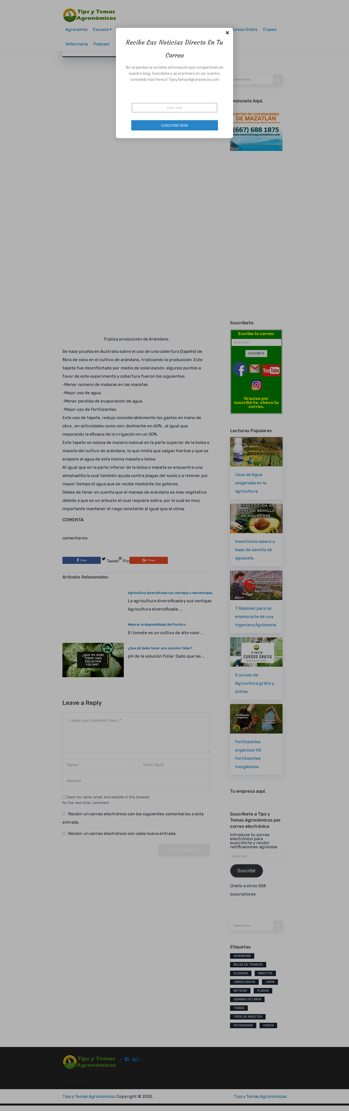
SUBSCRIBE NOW (174, 125)
